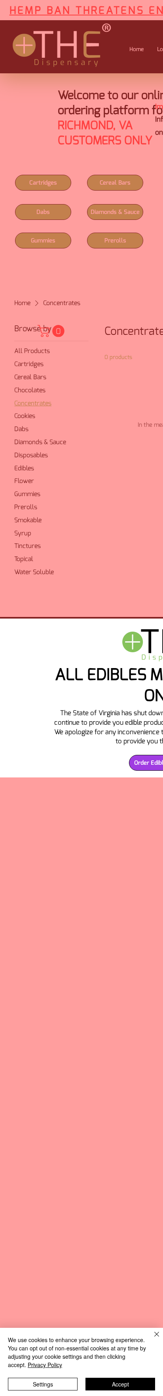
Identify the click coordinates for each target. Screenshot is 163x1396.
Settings (43, 1384)
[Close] (151, 1338)
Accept (120, 1384)
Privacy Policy (45, 1365)
